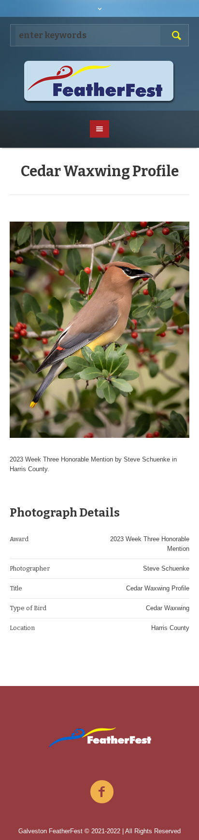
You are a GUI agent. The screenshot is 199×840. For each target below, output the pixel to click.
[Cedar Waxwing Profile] (99, 330)
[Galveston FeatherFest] (99, 82)
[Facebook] (102, 792)
